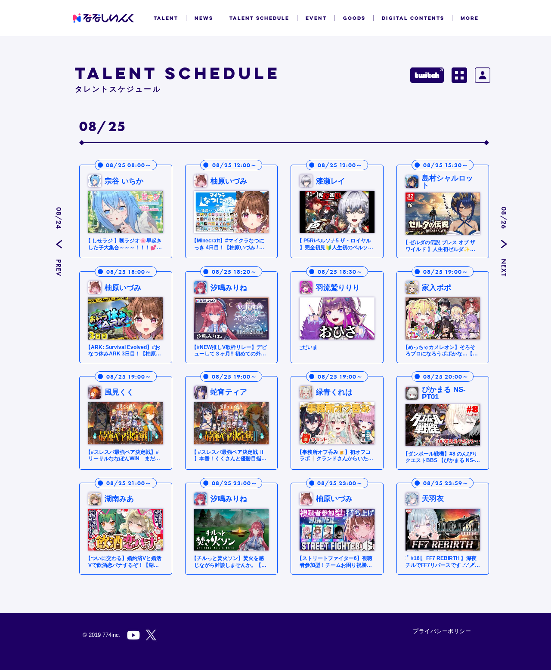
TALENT (166, 18)
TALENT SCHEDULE (259, 18)
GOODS (354, 18)
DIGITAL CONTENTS (413, 18)
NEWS (204, 18)
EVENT (316, 18)
